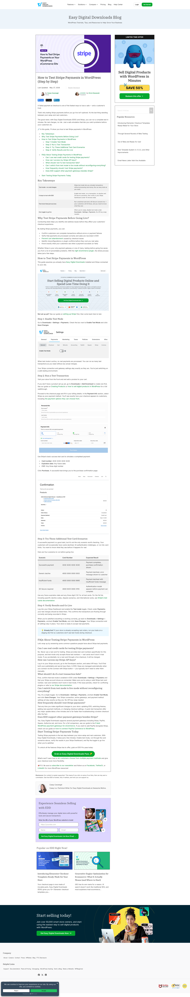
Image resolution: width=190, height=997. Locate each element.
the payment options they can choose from (62, 399)
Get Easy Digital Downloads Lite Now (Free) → (58, 836)
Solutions (81, 4)
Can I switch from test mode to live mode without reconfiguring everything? (76, 165)
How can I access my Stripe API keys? (61, 160)
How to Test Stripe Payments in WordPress (59, 139)
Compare (92, 4)
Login (137, 4)
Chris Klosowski (94, 93)
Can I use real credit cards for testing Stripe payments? (68, 157)
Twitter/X (99, 765)
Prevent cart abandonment (52, 238)
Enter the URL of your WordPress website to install (56, 820)
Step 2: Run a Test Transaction (58, 145)
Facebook (91, 765)
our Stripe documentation (62, 685)
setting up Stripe (69, 314)
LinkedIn (41, 768)
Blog (109, 4)
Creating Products (58, 386)
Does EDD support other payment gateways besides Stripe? (69, 171)
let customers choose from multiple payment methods (79, 758)
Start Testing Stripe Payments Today (56, 176)
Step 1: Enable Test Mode (56, 142)
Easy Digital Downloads (75, 262)
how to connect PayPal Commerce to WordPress (75, 729)
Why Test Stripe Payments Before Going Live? (60, 137)
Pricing (103, 4)
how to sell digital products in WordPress (84, 386)
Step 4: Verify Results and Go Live (59, 150)
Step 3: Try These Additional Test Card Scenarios (65, 147)
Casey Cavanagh (53, 93)
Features (70, 4)
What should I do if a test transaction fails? (63, 163)
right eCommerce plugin (84, 251)
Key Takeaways (48, 134)
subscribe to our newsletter (62, 765)
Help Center (118, 4)
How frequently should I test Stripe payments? (64, 168)
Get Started (147, 4)
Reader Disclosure (74, 88)
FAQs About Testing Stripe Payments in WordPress (62, 155)
